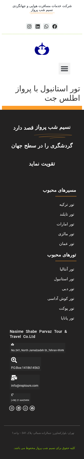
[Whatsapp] (46, 26)
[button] (64, 68)
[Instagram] (29, 26)
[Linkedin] (37, 26)
